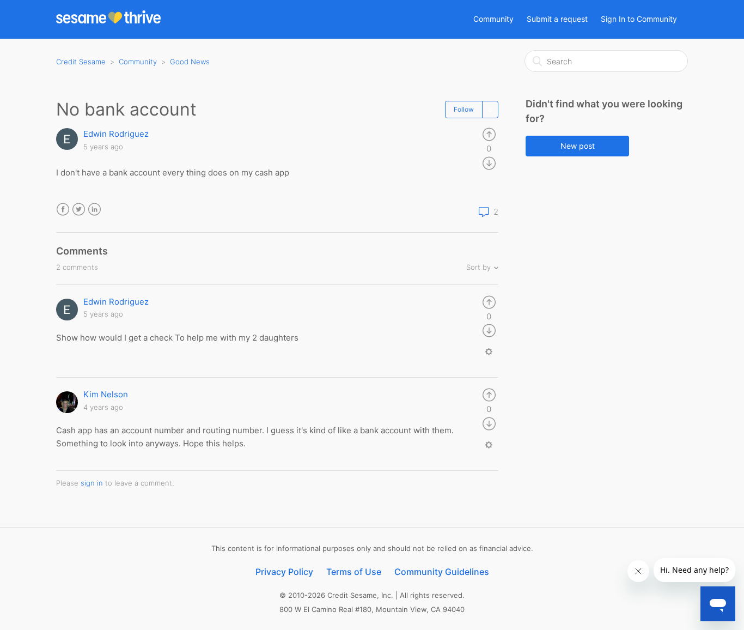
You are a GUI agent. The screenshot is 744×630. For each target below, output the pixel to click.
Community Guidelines (441, 571)
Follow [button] (464, 109)
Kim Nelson (105, 394)
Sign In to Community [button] (639, 18)
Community (493, 18)
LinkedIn (94, 209)
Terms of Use (353, 571)
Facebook (63, 209)
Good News (190, 61)
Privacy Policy (284, 571)
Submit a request (557, 18)
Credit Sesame (81, 61)
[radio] (489, 134)
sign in (92, 482)
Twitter (79, 209)
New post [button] (577, 145)
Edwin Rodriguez (116, 134)
